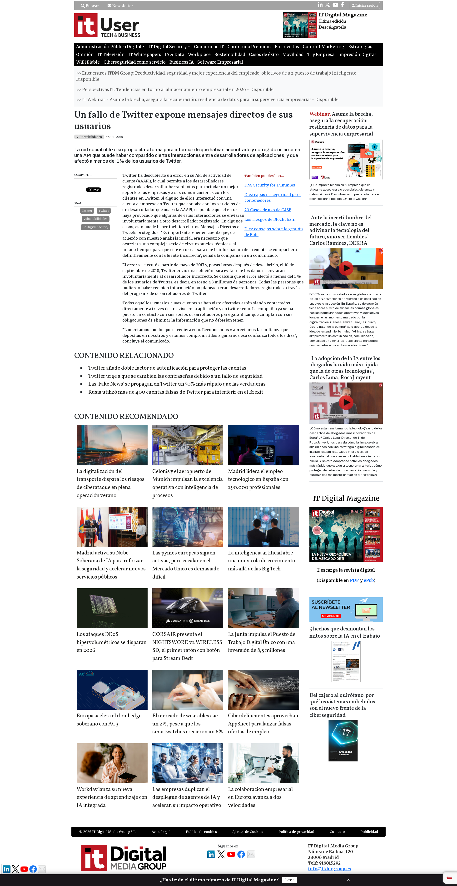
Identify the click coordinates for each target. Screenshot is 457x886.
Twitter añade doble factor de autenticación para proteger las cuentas (167, 368)
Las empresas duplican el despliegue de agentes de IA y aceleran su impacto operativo (186, 797)
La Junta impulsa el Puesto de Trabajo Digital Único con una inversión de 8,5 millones (261, 642)
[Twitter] (327, 4)
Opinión (85, 54)
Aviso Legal (161, 832)
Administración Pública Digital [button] (108, 46)
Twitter (87, 210)
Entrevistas (287, 46)
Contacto (337, 832)
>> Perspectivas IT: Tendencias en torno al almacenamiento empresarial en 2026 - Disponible (174, 89)
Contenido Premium (249, 46)
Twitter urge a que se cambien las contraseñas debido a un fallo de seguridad (175, 376)
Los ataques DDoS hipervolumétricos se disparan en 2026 (112, 642)
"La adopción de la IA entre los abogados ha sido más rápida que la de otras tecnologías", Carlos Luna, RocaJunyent (344, 368)
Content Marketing (323, 46)
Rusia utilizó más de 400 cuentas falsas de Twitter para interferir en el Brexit (175, 392)
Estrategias (360, 46)
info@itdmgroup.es (329, 868)
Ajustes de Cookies (247, 832)
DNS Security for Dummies (269, 185)
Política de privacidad (296, 832)
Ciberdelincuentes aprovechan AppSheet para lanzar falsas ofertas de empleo (263, 724)
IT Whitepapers (145, 54)
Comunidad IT (209, 46)
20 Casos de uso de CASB (267, 209)
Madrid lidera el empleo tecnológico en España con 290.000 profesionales (258, 479)
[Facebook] (342, 4)
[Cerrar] (348, 879)
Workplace (199, 54)
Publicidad (369, 832)
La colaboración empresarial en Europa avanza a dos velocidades (260, 797)
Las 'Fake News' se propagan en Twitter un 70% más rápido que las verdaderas (177, 384)
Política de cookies (201, 832)
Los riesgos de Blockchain (269, 219)
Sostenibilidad (229, 54)
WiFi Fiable (88, 62)
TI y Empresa (320, 54)
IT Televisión (111, 54)
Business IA (181, 62)
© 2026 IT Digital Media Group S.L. (107, 832)
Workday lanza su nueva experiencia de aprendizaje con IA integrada (112, 797)
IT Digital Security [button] (168, 46)
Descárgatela (332, 27)
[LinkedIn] (320, 4)
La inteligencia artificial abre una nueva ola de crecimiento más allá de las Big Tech (261, 561)
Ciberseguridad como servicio (135, 62)
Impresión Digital (357, 54)
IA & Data (174, 54)
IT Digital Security (95, 227)
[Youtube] (335, 4)
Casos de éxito (264, 54)
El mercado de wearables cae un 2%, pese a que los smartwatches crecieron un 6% (187, 724)
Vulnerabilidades (96, 219)
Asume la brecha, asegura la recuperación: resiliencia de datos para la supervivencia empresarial (341, 124)
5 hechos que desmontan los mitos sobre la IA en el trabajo (344, 632)
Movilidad (293, 54)
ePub (368, 580)
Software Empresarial (220, 62)
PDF (354, 580)
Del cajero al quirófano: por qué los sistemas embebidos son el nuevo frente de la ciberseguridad (342, 705)
